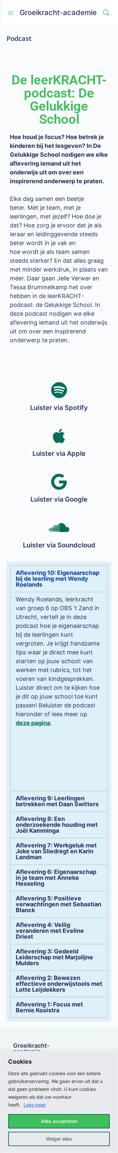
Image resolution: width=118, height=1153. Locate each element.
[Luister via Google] (59, 481)
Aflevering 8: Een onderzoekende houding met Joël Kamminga (57, 824)
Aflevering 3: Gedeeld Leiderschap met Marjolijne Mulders (54, 957)
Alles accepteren (59, 1121)
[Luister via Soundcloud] (59, 527)
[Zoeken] (106, 12)
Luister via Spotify (59, 408)
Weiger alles (59, 1139)
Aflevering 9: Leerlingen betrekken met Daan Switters (57, 801)
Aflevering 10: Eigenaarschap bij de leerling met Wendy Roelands (57, 578)
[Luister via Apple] (59, 436)
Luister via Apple (59, 453)
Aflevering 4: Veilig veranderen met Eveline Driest (50, 930)
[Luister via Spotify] (59, 390)
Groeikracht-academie (58, 12)
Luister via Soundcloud (59, 545)
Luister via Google (59, 499)
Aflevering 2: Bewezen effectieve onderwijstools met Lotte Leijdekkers (59, 983)
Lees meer (35, 1105)
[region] (59, 1102)
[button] (59, 579)
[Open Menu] (10, 12)
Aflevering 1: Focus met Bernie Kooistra (49, 1007)
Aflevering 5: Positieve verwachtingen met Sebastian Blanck (58, 904)
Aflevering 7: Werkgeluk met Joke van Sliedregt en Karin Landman (56, 851)
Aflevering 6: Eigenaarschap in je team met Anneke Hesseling (56, 877)
